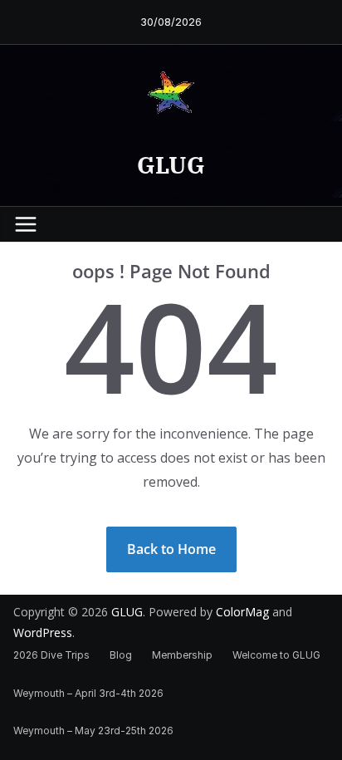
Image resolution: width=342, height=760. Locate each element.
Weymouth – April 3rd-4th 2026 (88, 693)
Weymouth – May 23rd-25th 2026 (93, 730)
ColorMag (242, 612)
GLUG (171, 165)
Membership (182, 655)
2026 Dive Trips (51, 655)
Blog (121, 655)
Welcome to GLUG (276, 655)
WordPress (42, 632)
